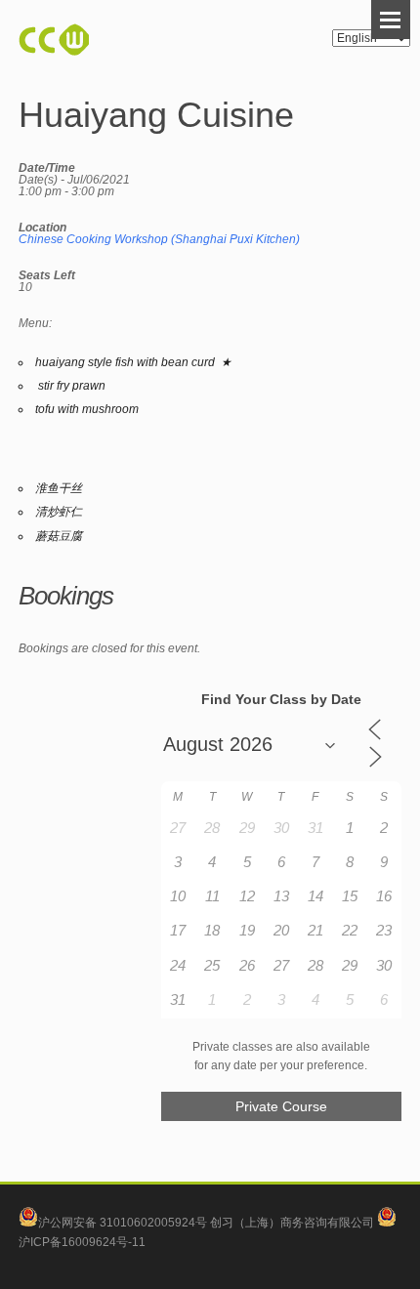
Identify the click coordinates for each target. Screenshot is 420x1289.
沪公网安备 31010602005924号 (122, 1222)
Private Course (281, 1106)
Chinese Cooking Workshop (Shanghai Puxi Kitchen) (159, 239)
